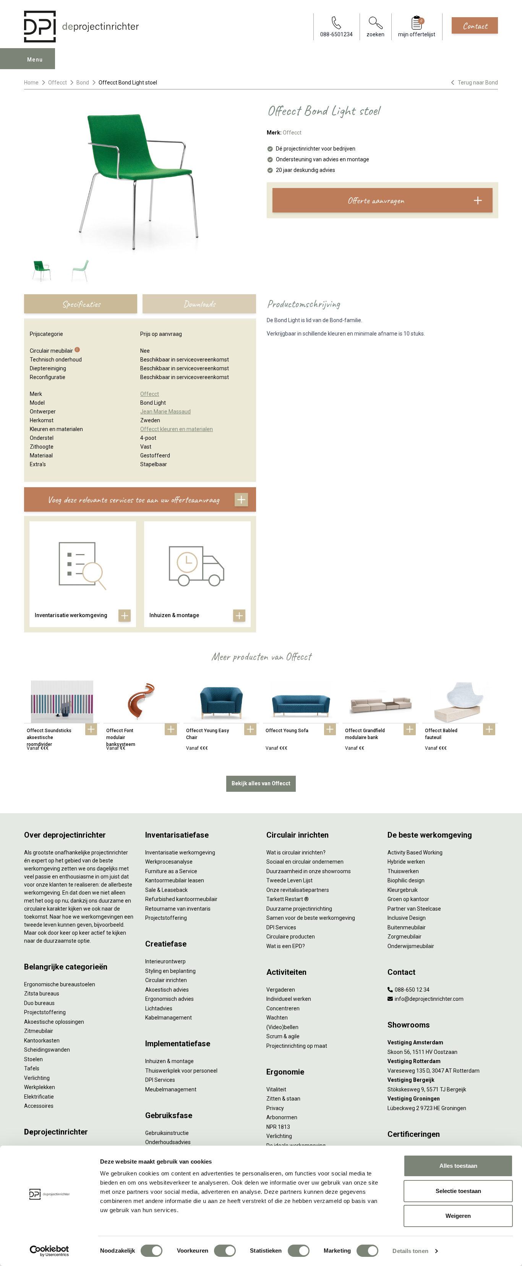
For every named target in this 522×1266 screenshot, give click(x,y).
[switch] (225, 1251)
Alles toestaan (458, 1165)
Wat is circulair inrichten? (296, 852)
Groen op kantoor (408, 899)
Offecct (57, 82)
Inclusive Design (406, 918)
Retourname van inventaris (178, 909)
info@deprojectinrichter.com (429, 999)
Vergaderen (280, 990)
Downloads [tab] (199, 304)
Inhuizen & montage (169, 1061)
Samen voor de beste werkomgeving (310, 918)
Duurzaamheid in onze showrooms (308, 871)
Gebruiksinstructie (167, 1133)
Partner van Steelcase (414, 909)
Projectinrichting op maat (296, 1046)
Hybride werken (406, 862)
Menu (35, 60)
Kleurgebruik (402, 890)
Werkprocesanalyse (169, 862)
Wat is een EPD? (285, 946)
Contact (474, 25)
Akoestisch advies (167, 990)
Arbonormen (281, 1117)
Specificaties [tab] (81, 304)
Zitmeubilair (38, 1031)
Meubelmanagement (170, 1089)
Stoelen (33, 1059)
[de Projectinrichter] (81, 26)
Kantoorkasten (42, 1040)
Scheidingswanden (47, 1050)
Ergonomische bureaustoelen (59, 984)
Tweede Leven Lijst (289, 880)
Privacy (275, 1108)
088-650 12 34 (412, 990)
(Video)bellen (282, 1027)
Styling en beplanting (170, 971)
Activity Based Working (415, 852)
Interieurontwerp (165, 961)
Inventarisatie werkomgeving (180, 852)
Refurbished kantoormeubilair (181, 899)
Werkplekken (39, 1087)
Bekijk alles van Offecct (261, 783)
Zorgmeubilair (404, 937)
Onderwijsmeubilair (410, 946)
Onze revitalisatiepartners (297, 890)
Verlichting (37, 1078)
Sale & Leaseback (166, 890)
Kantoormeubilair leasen (174, 880)
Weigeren (458, 1216)
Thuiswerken (403, 871)
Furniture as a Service (171, 871)
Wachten (277, 1018)
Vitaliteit (276, 1089)
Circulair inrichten (166, 980)
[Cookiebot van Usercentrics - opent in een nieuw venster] (49, 1251)
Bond (82, 82)
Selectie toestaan (458, 1191)
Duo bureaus (39, 1003)
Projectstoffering (45, 1012)
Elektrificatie (39, 1097)
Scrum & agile (283, 1036)
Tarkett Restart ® (287, 899)
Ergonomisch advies (169, 999)
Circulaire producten (290, 937)
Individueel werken (288, 999)
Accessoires (38, 1106)
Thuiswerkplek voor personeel (181, 1071)
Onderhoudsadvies (168, 1142)
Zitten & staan (283, 1099)
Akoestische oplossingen (54, 1022)
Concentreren (283, 1008)
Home (31, 82)
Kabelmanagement (168, 1018)
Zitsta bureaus (41, 993)
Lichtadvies (158, 1008)
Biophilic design (406, 880)
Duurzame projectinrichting (299, 909)
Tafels (31, 1068)
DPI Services (160, 1080)
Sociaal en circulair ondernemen (305, 862)
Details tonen (410, 1251)
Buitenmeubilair (406, 927)
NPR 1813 (278, 1127)
